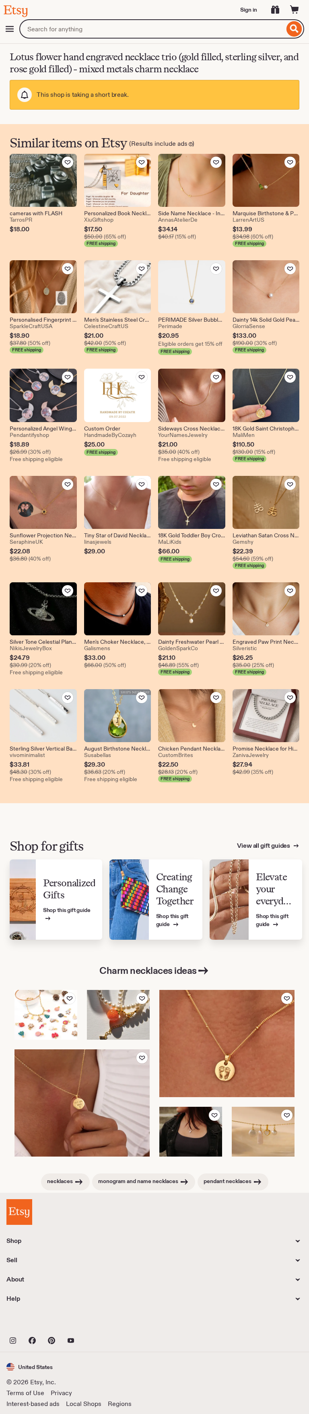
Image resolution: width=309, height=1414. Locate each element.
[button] (29, 1367)
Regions (120, 1404)
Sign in (248, 9)
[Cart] (294, 9)
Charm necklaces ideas (148, 970)
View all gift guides (264, 845)
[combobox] (151, 29)
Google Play (94, 1323)
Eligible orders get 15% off (190, 344)
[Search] (294, 29)
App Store (33, 1323)
